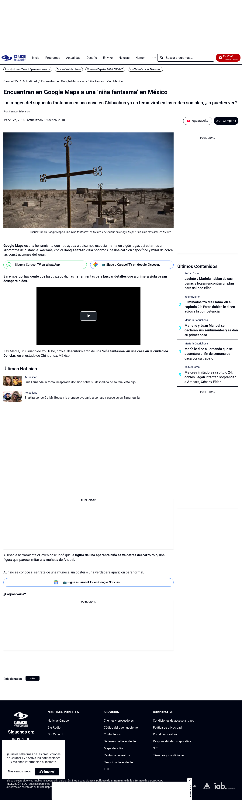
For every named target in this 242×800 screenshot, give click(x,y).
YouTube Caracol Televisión (145, 69)
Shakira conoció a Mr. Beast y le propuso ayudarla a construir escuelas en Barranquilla (82, 397)
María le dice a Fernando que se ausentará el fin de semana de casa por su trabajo (209, 353)
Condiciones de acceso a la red (173, 720)
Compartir (229, 121)
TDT (107, 769)
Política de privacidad (167, 727)
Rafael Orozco (193, 273)
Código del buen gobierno (121, 727)
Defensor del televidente (120, 741)
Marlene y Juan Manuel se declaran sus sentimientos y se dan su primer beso (211, 330)
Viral (32, 678)
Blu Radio (54, 727)
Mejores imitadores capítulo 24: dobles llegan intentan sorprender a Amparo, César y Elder (210, 377)
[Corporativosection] (193, 712)
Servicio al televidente (118, 762)
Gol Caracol (55, 734)
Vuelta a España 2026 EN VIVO (105, 69)
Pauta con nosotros (117, 755)
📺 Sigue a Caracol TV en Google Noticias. (92, 582)
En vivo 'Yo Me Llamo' (69, 69)
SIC (155, 748)
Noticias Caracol (59, 720)
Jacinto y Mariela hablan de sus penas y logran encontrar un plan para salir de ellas (209, 283)
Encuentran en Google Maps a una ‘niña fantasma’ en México (82, 81)
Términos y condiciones (169, 755)
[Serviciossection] (137, 712)
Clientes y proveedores (119, 720)
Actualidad (29, 81)
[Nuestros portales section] (80, 712)
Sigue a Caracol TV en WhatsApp (37, 264)
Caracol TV (10, 81)
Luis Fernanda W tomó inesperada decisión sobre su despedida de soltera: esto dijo (80, 382)
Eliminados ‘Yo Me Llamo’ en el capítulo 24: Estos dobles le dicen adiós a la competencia (210, 306)
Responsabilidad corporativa (172, 741)
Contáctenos (112, 734)
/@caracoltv (200, 120)
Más (154, 57)
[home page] (14, 58)
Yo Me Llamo (192, 296)
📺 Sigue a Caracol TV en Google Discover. (131, 264)
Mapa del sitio (113, 748)
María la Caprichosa (196, 320)
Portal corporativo (165, 734)
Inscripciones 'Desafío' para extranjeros (27, 69)
